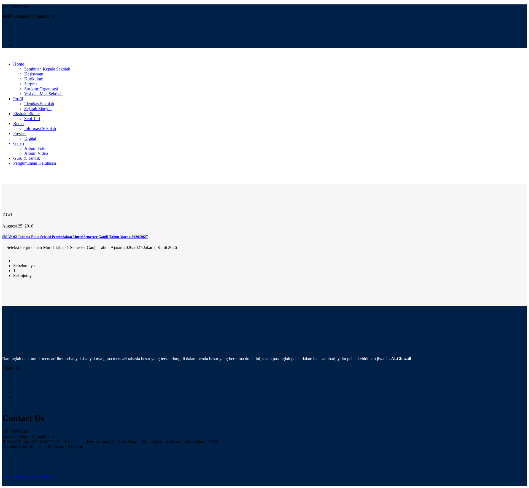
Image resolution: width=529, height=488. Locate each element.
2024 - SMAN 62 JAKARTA (28, 476)
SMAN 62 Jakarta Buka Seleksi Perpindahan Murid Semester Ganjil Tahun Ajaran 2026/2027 (75, 237)
